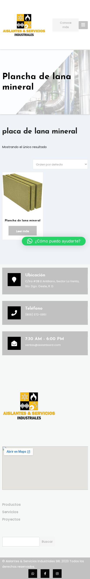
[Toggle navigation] (83, 25)
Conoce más (65, 25)
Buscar (47, 541)
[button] (54, 241)
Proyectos (11, 519)
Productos (11, 504)
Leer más (22, 231)
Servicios (10, 511)
